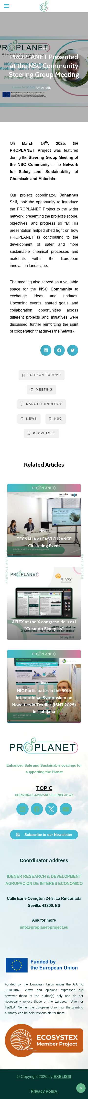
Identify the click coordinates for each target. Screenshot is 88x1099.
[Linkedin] (22, 809)
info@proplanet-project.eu (44, 927)
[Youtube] (66, 809)
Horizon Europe (44, 375)
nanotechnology (44, 404)
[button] (45, 350)
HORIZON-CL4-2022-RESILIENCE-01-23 (44, 795)
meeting (44, 389)
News (44, 48)
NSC (58, 418)
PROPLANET (44, 433)
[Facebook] (37, 809)
